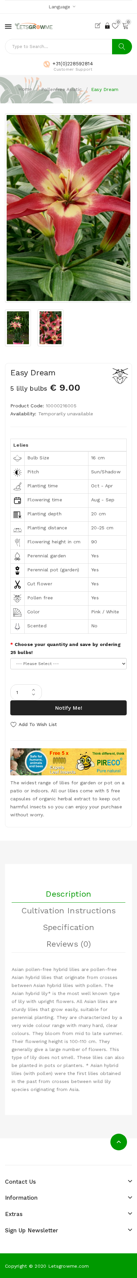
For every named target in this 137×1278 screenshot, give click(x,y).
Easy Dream (105, 89)
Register (99, 25)
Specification (68, 927)
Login (107, 25)
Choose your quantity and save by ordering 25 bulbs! (65, 648)
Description (68, 894)
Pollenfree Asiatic (61, 89)
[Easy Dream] (68, 208)
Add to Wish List (38, 724)
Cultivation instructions (68, 910)
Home (25, 89)
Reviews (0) (68, 944)
